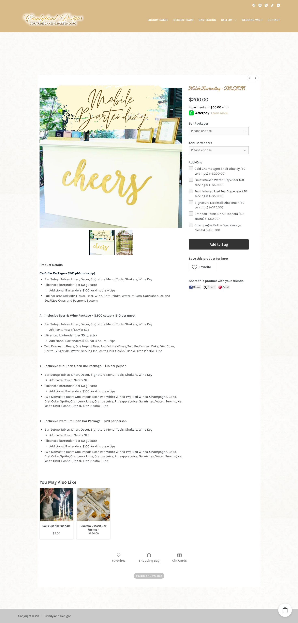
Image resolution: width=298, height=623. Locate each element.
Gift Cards (179, 560)
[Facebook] (253, 5)
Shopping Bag (149, 560)
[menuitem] (250, 78)
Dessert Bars (183, 20)
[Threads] (266, 5)
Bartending (207, 20)
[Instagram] (260, 5)
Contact (274, 20)
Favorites (118, 560)
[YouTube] (278, 5)
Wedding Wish (252, 20)
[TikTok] (272, 5)
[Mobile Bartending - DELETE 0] (102, 242)
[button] (203, 267)
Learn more (219, 113)
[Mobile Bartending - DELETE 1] (124, 242)
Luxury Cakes (158, 20)
